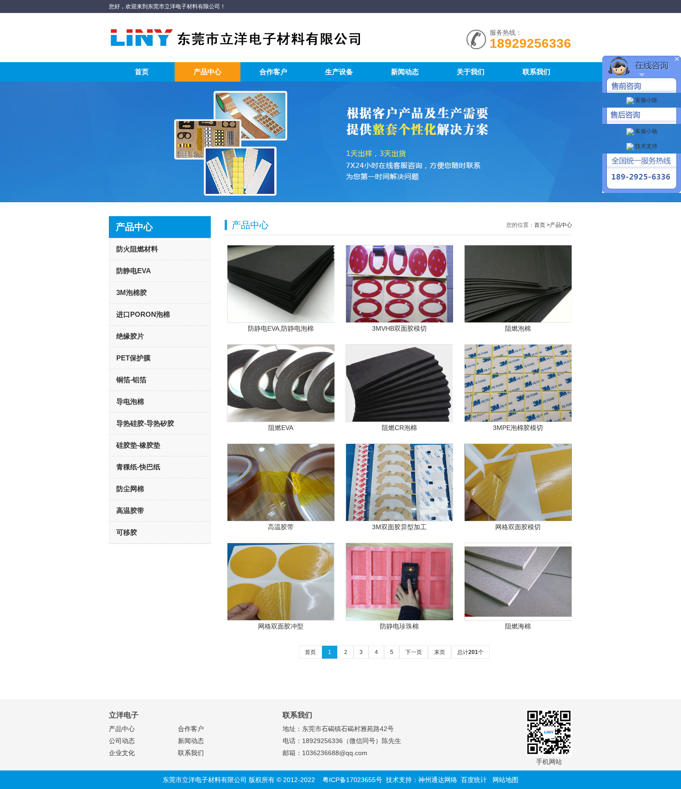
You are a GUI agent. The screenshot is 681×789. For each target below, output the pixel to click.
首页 (142, 72)
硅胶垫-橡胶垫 (138, 445)
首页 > (542, 225)
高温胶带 (130, 510)
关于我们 (471, 72)
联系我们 (536, 72)
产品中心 (207, 72)
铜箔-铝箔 (131, 380)
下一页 (413, 652)
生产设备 (339, 72)
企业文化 (122, 753)
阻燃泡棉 (518, 328)
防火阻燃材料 (137, 249)
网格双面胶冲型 (280, 626)
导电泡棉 (130, 401)
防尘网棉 (130, 489)
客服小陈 (645, 100)
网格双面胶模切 (518, 527)
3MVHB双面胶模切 (399, 328)
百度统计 (474, 779)
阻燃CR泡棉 (399, 427)
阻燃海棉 (518, 626)
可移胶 (126, 532)
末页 (439, 652)
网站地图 (505, 779)
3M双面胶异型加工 (399, 527)
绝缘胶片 (130, 336)
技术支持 (645, 146)
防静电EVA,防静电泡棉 (281, 328)
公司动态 (122, 740)
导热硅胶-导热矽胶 (145, 423)
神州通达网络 (437, 779)
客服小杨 (645, 131)
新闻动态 (405, 72)
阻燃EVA (280, 427)
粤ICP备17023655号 (352, 779)
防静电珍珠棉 (399, 626)
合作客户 (273, 72)
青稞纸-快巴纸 (138, 467)
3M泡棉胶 (131, 292)
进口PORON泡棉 (143, 314)
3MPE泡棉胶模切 (518, 427)
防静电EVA (133, 271)
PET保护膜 (133, 358)
